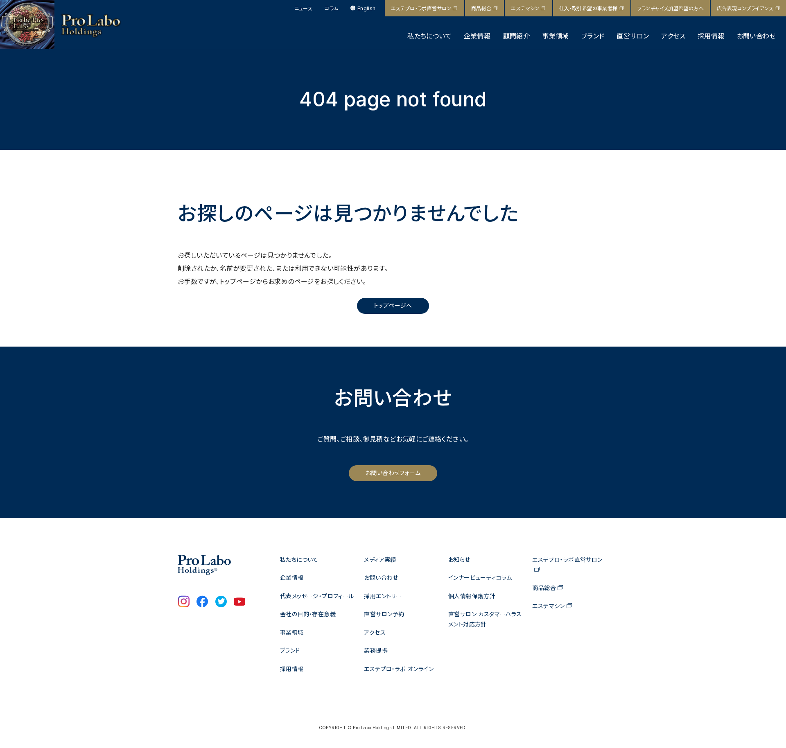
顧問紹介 (516, 36)
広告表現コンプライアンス (745, 8)
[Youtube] (239, 602)
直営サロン (633, 36)
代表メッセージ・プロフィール (317, 596)
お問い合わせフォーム (393, 472)
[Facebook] (202, 602)
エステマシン (525, 8)
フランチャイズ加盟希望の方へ (670, 8)
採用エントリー (383, 596)
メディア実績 (380, 559)
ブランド (593, 36)
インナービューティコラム (480, 577)
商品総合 (481, 8)
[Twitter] (221, 602)
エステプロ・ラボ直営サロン (421, 8)
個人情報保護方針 (471, 596)
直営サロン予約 (384, 614)
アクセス (673, 36)
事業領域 (555, 36)
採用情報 (711, 36)
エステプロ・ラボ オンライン (399, 668)
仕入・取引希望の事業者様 (588, 8)
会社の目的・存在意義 (308, 614)
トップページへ (393, 305)
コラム (331, 8)
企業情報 (477, 36)
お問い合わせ (756, 36)
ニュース (303, 8)
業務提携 (376, 650)
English (366, 8)
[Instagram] (184, 602)
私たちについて (429, 36)
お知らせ (459, 559)
